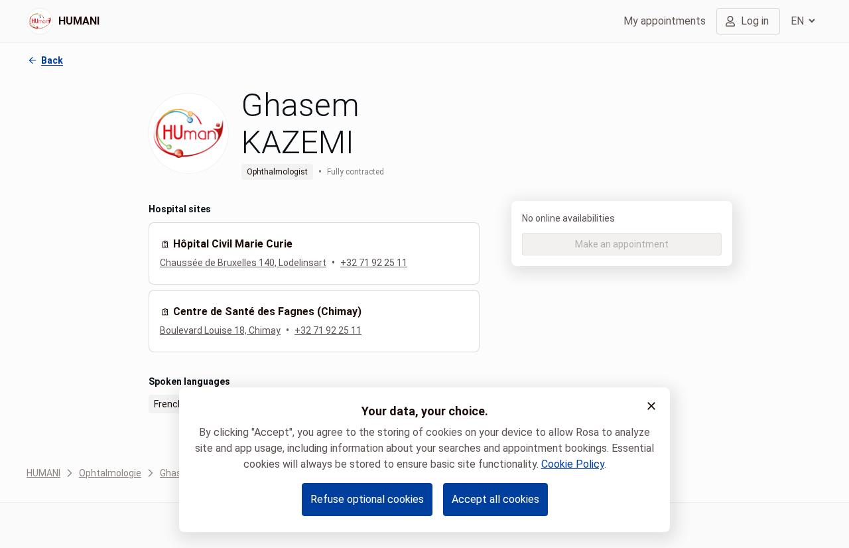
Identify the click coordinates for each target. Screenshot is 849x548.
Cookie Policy (572, 464)
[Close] (651, 406)
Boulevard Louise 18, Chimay (220, 330)
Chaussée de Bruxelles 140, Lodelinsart (243, 262)
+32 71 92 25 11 (373, 262)
